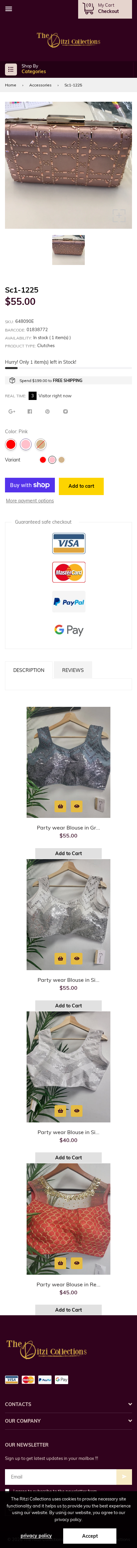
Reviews (73, 670)
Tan (41, 444)
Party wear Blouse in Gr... (68, 827)
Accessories (40, 84)
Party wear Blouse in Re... (68, 1284)
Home (10, 84)
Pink (26, 444)
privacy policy (36, 1536)
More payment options (30, 501)
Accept (90, 1536)
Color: (26, 460)
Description (28, 670)
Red (11, 444)
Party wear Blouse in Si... (68, 979)
